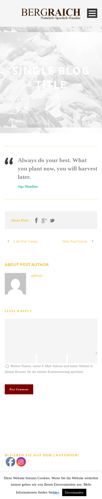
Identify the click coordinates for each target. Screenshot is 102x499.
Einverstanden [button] (74, 492)
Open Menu (92, 13)
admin (36, 275)
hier (56, 492)
